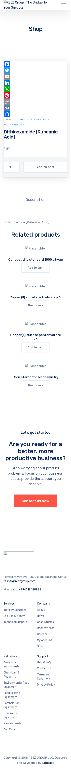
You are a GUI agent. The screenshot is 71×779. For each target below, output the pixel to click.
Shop (40, 646)
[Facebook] (35, 64)
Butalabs (48, 763)
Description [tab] (35, 199)
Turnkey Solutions (15, 610)
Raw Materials (12, 723)
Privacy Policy (46, 684)
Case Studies (45, 622)
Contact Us (44, 668)
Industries (10, 656)
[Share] (35, 114)
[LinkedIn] (35, 83)
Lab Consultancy (14, 616)
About (41, 610)
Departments (45, 628)
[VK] (35, 108)
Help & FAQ (44, 662)
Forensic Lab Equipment (12, 705)
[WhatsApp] (35, 89)
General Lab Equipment (11, 715)
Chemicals (17, 124)
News (40, 616)
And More (9, 729)
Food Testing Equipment (12, 695)
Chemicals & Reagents (34, 119)
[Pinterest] (35, 95)
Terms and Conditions (44, 676)
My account (44, 640)
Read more (35, 305)
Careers (42, 634)
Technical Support (15, 622)
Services (9, 603)
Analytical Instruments (12, 664)
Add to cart (45, 167)
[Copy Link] (35, 101)
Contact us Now (35, 501)
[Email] (35, 76)
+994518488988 (30, 589)
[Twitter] (35, 70)
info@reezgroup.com (21, 581)
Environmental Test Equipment (16, 685)
